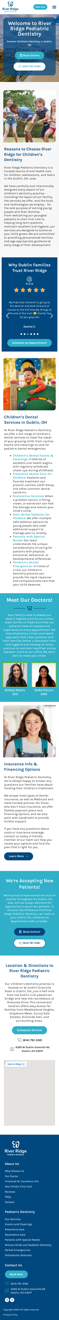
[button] (54, 7)
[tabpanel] (29, 312)
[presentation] (21, 334)
